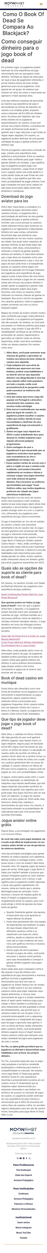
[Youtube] (20, 1158)
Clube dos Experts (23, 1175)
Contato (23, 1238)
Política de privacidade (23, 1154)
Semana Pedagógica (23, 1180)
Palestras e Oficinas (23, 1204)
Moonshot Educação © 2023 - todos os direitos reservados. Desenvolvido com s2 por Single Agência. (23, 1145)
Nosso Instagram (24, 1227)
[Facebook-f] (26, 1158)
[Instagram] (17, 1158)
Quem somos (23, 1222)
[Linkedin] (23, 1158)
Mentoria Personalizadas (23, 1209)
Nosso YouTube (23, 1232)
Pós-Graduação (23, 1170)
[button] (41, 4)
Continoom (23, 1193)
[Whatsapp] (29, 1158)
